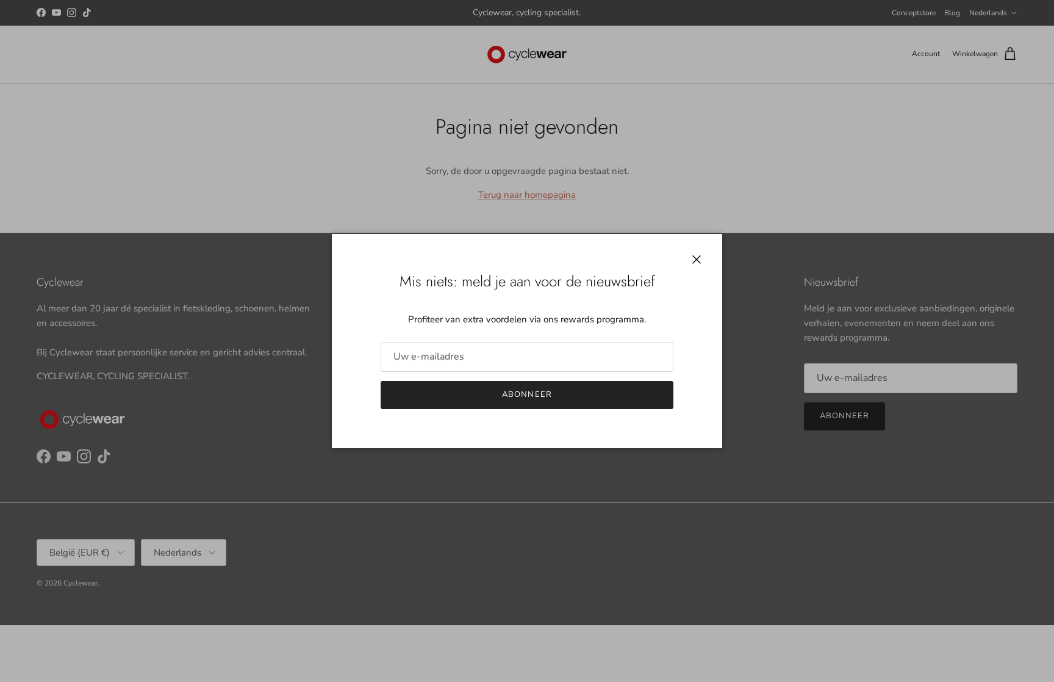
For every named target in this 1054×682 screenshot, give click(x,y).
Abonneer (526, 394)
